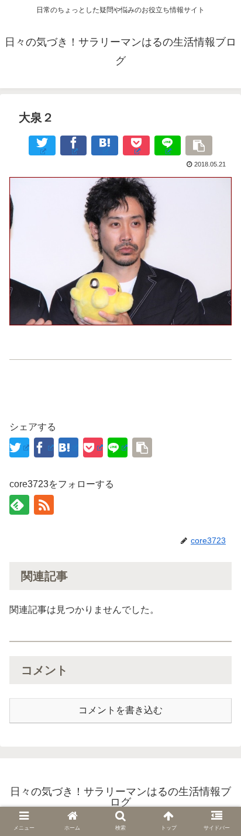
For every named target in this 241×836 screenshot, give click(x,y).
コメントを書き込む (120, 710)
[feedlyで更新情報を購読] (19, 505)
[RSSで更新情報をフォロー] (44, 505)
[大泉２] (104, 145)
